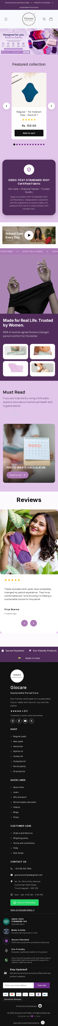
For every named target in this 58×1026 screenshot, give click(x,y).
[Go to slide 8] (33, 144)
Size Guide (18, 853)
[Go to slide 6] (27, 144)
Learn (16, 792)
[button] (6, 19)
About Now (18, 787)
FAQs (15, 848)
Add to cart (29, 133)
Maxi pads (18, 741)
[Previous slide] (6, 106)
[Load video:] (29, 235)
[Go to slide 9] (35, 144)
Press (16, 817)
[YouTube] (25, 721)
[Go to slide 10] (38, 144)
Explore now (16, 474)
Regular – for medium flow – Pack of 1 (29, 113)
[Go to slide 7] (30, 144)
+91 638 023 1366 (23, 868)
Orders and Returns (23, 833)
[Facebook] (19, 721)
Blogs (16, 812)
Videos (16, 807)
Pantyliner (18, 746)
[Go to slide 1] (14, 144)
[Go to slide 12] (43, 144)
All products (19, 771)
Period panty (19, 766)
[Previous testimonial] (24, 623)
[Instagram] (12, 721)
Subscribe (41, 985)
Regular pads (19, 736)
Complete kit (19, 761)
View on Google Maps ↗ (22, 910)
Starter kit (18, 751)
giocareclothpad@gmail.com (29, 875)
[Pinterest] (31, 721)
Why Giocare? (20, 797)
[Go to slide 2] (17, 144)
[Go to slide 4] (22, 144)
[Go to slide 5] (25, 144)
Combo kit (18, 756)
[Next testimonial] (33, 623)
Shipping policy (20, 838)
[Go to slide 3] (19, 144)
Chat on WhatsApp (26, 902)
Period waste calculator (25, 802)
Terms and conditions (24, 843)
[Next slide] (51, 106)
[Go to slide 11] (41, 144)
